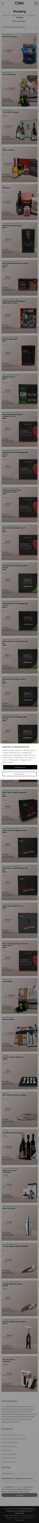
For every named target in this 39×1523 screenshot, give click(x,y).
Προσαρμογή (19, 774)
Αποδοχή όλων (20, 767)
